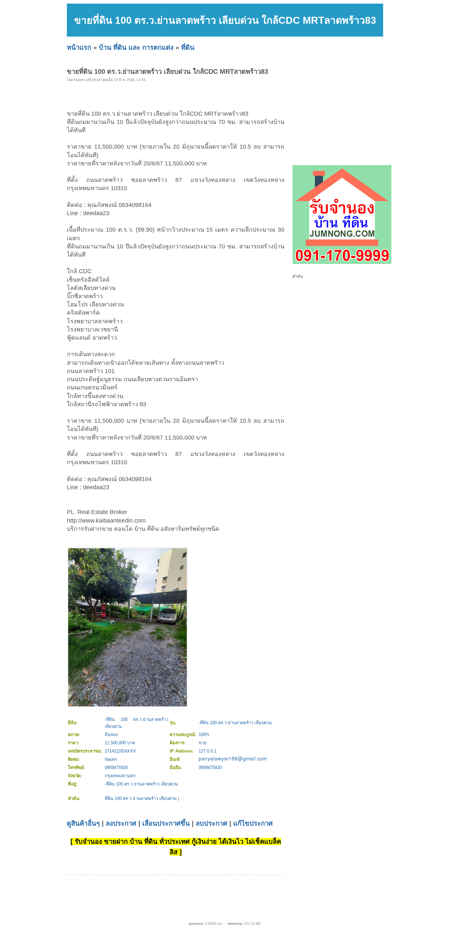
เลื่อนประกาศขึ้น (166, 823)
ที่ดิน (187, 47)
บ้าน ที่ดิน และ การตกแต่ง (136, 47)
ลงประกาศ (121, 823)
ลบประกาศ (211, 823)
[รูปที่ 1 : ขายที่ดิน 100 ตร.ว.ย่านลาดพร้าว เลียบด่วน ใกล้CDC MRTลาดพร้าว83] (127, 704)
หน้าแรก (79, 47)
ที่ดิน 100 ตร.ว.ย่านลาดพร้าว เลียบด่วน (141, 798)
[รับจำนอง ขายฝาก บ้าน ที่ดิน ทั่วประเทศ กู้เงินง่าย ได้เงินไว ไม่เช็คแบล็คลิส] (342, 262)
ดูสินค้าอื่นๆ (83, 823)
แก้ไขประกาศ (253, 823)
